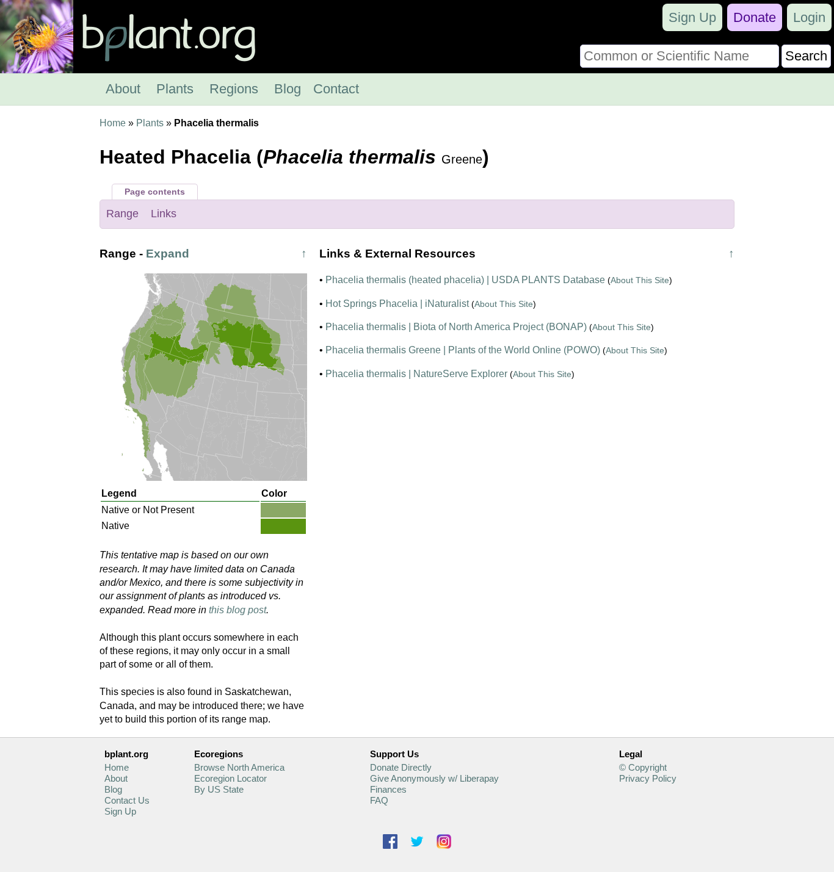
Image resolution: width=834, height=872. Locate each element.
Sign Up (692, 17)
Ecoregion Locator (230, 778)
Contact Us (127, 800)
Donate (754, 17)
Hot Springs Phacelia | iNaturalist (397, 303)
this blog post (237, 610)
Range (122, 213)
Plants (175, 88)
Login (809, 17)
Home (113, 123)
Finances (388, 789)
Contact (336, 88)
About (123, 88)
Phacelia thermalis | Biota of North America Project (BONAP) (456, 327)
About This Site (640, 280)
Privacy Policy (647, 778)
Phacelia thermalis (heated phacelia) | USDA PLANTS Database (465, 280)
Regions (233, 88)
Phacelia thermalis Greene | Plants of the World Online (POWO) (462, 350)
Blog (287, 88)
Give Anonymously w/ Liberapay (434, 778)
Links (163, 213)
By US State (219, 789)
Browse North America (239, 767)
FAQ (379, 800)
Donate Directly (401, 767)
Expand (167, 253)
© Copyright (643, 767)
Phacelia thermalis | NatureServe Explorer (416, 374)
